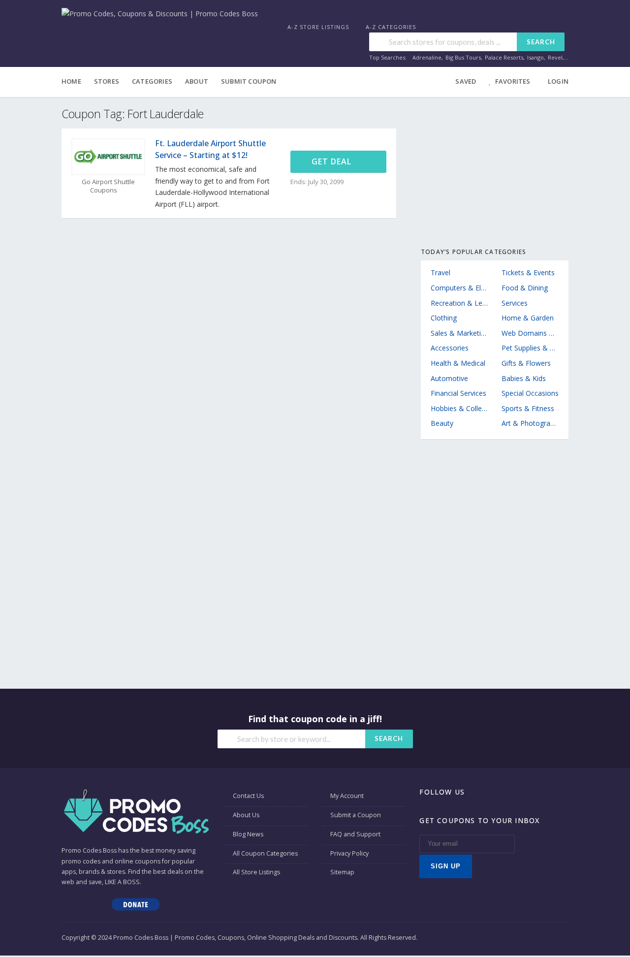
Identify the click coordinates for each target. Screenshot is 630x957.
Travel (440, 272)
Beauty (442, 423)
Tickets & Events (528, 272)
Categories (152, 81)
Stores (106, 81)
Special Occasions (530, 393)
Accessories (450, 347)
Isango (535, 57)
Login (558, 81)
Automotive (449, 378)
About (196, 81)
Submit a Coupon (355, 815)
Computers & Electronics (459, 287)
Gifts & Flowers (526, 363)
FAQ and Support (355, 834)
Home (71, 81)
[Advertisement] (494, 168)
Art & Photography (530, 423)
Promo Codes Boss (89, 850)
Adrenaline (426, 57)
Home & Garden (528, 317)
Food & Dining (525, 287)
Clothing (444, 317)
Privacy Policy (349, 853)
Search (541, 42)
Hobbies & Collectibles (459, 408)
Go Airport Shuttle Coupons (108, 186)
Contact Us (248, 796)
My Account (347, 796)
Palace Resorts (504, 57)
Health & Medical (458, 363)
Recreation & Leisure (459, 303)
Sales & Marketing (459, 333)
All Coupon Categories (265, 853)
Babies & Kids (524, 378)
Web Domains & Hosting (530, 333)
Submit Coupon (249, 81)
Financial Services (458, 393)
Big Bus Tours (463, 57)
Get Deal (333, 161)
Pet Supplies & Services (530, 347)
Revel (555, 57)
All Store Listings (256, 872)
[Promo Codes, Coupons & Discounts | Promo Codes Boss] (160, 13)
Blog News (248, 834)
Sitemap (342, 872)
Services (515, 303)
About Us (246, 815)
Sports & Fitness (528, 408)
